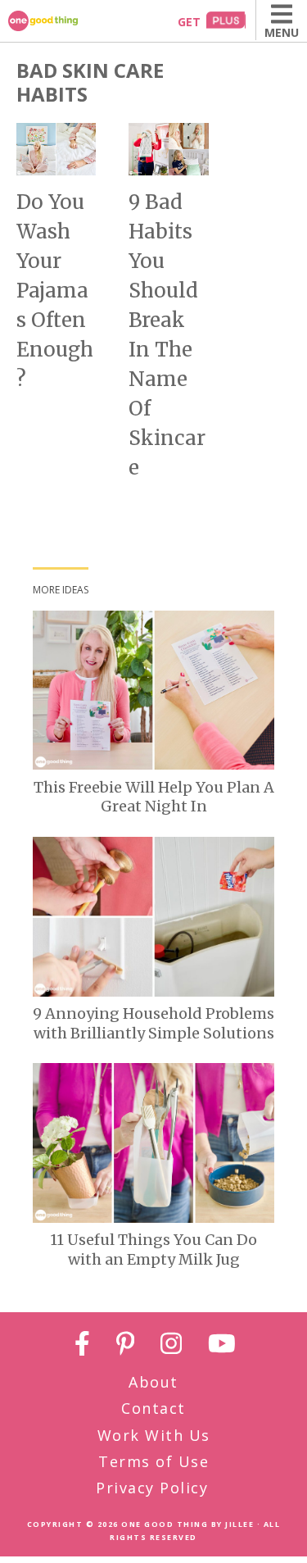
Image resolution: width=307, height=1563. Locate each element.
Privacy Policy (152, 1487)
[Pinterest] (125, 1346)
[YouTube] (222, 1346)
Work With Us (153, 1435)
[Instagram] (171, 1346)
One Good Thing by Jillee (187, 1524)
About (153, 1382)
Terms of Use (153, 1461)
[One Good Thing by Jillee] (61, 21)
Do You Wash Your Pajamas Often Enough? (54, 290)
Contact (153, 1408)
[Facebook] (82, 1346)
